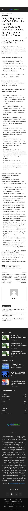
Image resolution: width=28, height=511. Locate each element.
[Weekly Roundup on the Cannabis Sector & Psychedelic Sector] (5, 337)
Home (3, 13)
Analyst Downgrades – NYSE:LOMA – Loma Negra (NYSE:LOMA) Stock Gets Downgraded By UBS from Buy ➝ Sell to (7, 278)
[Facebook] (7, 494)
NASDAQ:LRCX (16, 266)
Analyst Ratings (9, 13)
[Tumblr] (16, 494)
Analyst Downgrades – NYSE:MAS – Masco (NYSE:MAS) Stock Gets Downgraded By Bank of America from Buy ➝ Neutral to (20, 278)
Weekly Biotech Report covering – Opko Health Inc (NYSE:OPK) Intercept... (17, 366)
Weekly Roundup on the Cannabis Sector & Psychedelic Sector (13, 310)
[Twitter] (20, 494)
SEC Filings (18, 268)
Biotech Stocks (14, 501)
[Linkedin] (11, 494)
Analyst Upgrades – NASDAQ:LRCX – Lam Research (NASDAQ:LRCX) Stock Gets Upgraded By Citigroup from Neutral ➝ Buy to (14, 27)
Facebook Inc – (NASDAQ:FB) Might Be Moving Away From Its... (18, 374)
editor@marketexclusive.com (17, 483)
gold (12, 503)
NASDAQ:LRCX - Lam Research (8, 268)
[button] (2, 9)
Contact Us (21, 506)
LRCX (10, 266)
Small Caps (7, 503)
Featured (20, 501)
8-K (6, 266)
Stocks (11, 499)
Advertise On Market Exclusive (11, 506)
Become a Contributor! (13, 504)
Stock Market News (18, 499)
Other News (16, 503)
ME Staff (3, 37)
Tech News (6, 501)
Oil (21, 503)
